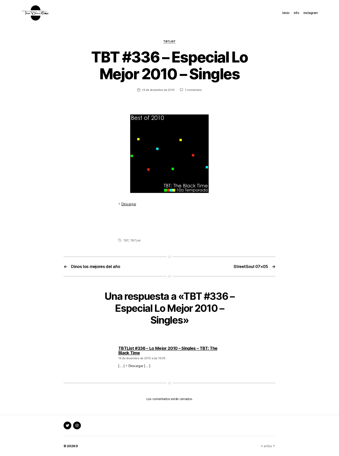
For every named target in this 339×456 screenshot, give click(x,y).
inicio (285, 13)
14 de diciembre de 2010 (158, 90)
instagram (311, 13)
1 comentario (193, 90)
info (296, 13)
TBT (126, 240)
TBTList (169, 41)
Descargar (128, 204)
